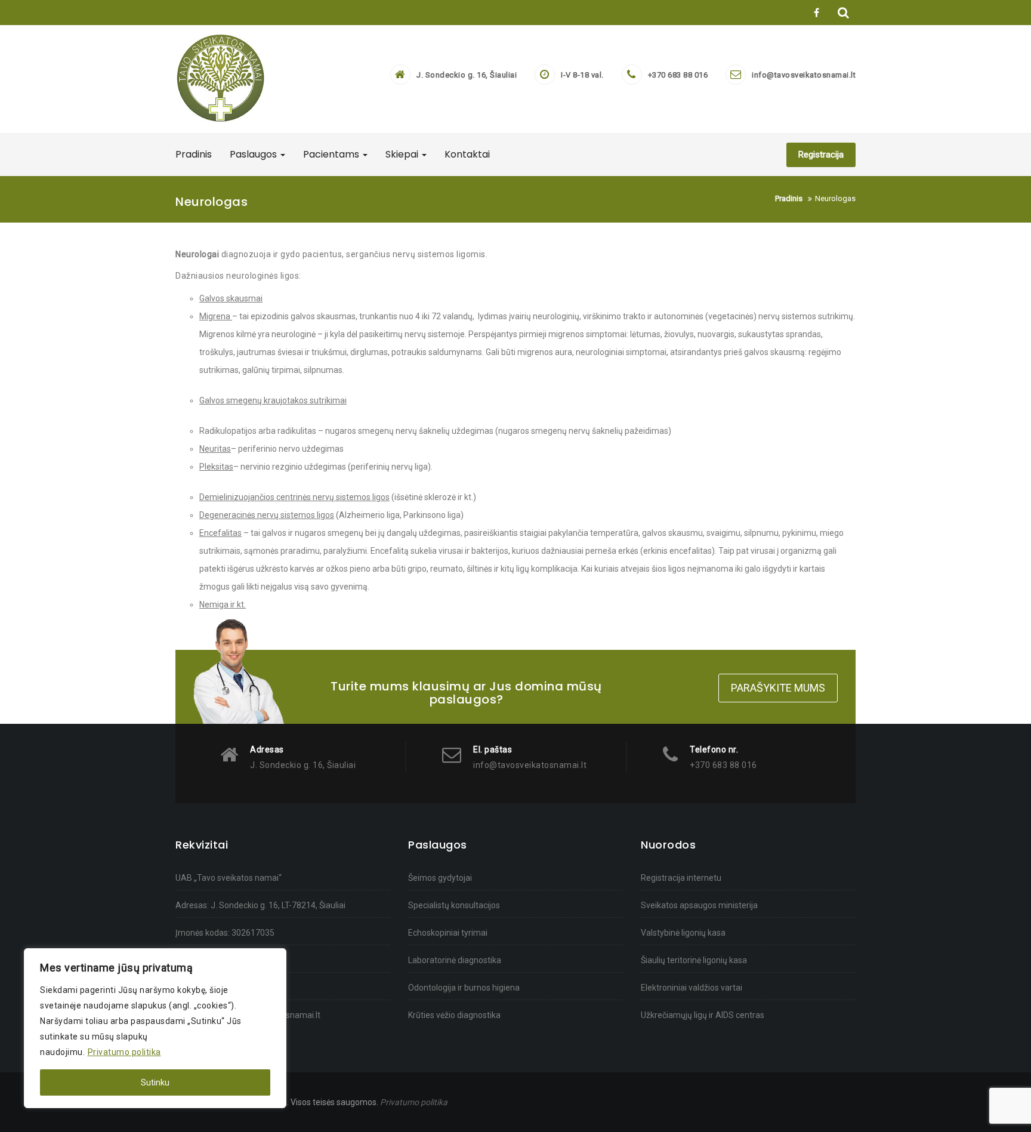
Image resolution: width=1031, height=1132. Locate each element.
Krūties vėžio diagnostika (454, 1015)
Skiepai (403, 154)
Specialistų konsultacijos (454, 905)
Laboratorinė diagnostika (454, 960)
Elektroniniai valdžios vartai (691, 987)
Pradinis (193, 154)
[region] (155, 1028)
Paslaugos (254, 154)
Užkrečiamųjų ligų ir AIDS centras (702, 1015)
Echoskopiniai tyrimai (447, 932)
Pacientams (332, 154)
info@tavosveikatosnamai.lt (804, 74)
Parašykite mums (778, 687)
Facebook (815, 12)
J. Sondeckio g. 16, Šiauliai (466, 74)
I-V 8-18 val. (582, 74)
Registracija (821, 154)
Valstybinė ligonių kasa (683, 932)
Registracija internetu (681, 878)
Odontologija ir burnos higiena (464, 987)
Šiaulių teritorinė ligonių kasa (694, 960)
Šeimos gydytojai (440, 878)
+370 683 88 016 (678, 74)
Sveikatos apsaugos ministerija (699, 905)
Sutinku (155, 1082)
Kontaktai (467, 154)
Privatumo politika (124, 1052)
